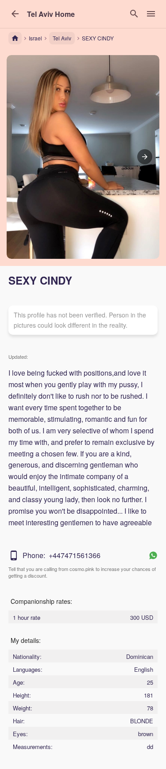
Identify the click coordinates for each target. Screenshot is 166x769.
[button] (51, 14)
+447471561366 (74, 555)
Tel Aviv (62, 38)
